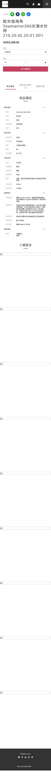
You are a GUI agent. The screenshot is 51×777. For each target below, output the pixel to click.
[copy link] (29, 14)
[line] (12, 14)
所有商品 (25, 751)
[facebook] (18, 14)
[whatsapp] (23, 14)
